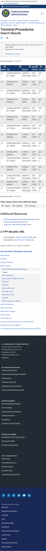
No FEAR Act (5, 527)
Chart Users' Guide (7, 291)
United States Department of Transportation (17, 6)
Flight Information (23, 20)
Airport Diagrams (7, 407)
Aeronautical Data (6, 308)
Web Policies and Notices (10, 543)
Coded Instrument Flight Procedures (13, 278)
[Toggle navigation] (42, 13)
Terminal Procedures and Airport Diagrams (14, 269)
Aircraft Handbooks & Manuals (11, 404)
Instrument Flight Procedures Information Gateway (17, 321)
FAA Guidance (6, 419)
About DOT (5, 507)
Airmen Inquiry (6, 459)
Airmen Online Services (9, 463)
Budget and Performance (10, 511)
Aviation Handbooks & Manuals (11, 411)
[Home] (15, 13)
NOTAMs (3, 259)
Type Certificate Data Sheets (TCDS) (13, 390)
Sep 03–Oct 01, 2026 (22, 240)
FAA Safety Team (7, 470)
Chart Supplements (7, 275)
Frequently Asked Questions (11, 474)
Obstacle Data (5, 315)
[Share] (1, 38)
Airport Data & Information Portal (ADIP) (14, 374)
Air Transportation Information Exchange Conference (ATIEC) (20, 328)
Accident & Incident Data (9, 370)
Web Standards (6, 547)
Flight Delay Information (9, 382)
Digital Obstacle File (8, 294)
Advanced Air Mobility (8, 441)
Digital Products (21, 23)
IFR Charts (5, 285)
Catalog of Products (6, 262)
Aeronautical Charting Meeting (10, 325)
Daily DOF (5, 298)
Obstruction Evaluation (8, 311)
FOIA (3, 519)
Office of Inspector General (10, 531)
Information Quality (8, 523)
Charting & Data (6, 378)
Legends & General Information (15, 224)
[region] (22, 128)
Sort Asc (5, 67)
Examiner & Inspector (8, 415)
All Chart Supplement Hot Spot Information (20, 219)
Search (16, 25)
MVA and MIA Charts (8, 288)
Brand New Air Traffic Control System (13, 437)
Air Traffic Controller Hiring (10, 445)
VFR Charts (5, 281)
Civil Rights (5, 515)
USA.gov (4, 539)
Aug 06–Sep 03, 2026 (24, 237)
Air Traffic (12, 20)
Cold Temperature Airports (14, 222)
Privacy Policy (6, 535)
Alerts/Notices (4, 255)
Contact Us (5, 357)
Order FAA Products (7, 304)
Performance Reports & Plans (11, 423)
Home (4, 20)
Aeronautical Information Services (16, 252)
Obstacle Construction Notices (11, 301)
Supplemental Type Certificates (12, 386)
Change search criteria (12, 54)
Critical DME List (6, 318)
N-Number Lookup (7, 466)
